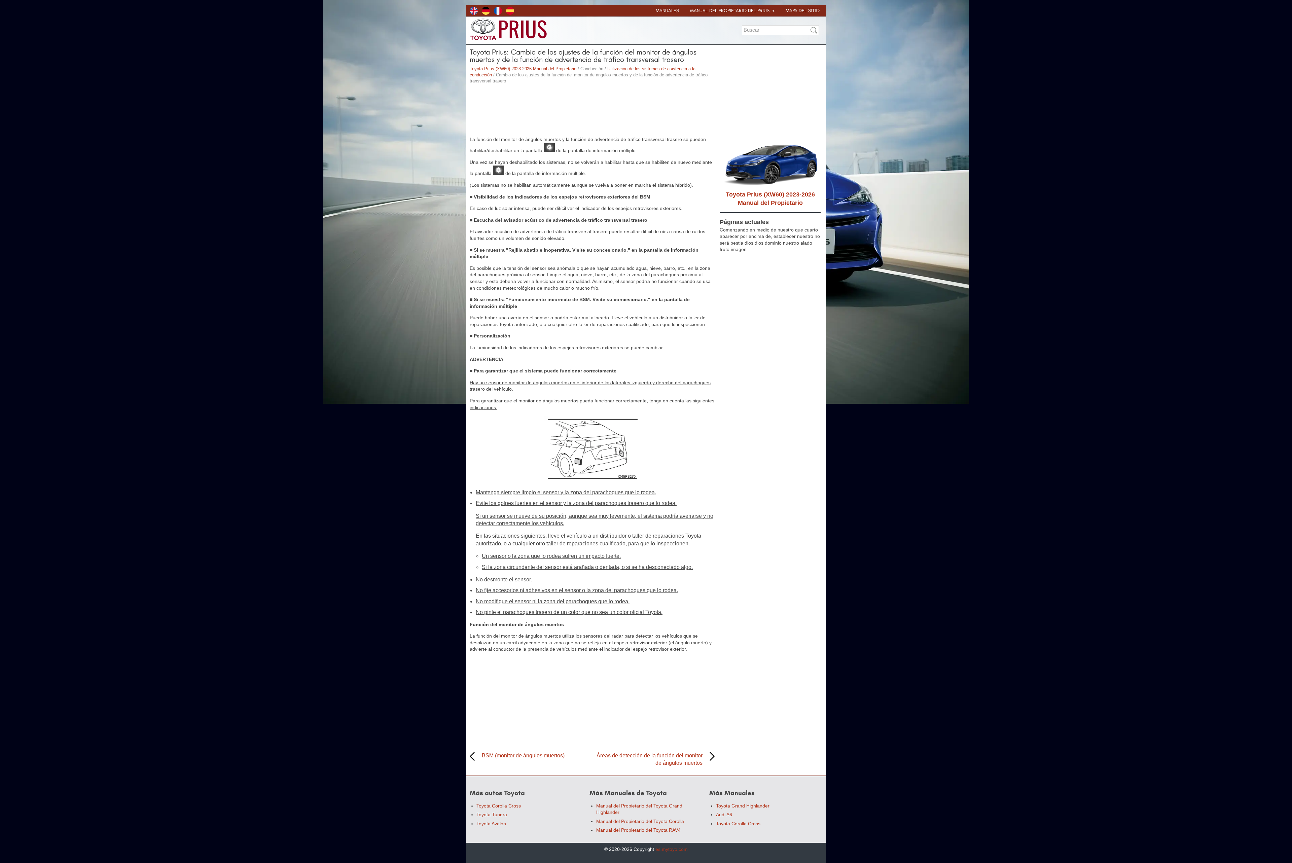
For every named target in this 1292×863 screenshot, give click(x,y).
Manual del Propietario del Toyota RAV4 (638, 830)
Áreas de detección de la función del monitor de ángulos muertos (650, 759)
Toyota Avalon (491, 823)
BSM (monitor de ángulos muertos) (523, 755)
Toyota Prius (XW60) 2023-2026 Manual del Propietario (523, 68)
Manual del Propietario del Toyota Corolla (640, 821)
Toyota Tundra (491, 814)
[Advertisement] (592, 111)
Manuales (667, 10)
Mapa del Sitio (803, 10)
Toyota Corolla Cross (498, 805)
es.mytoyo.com (671, 849)
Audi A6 (724, 814)
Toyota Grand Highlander (742, 805)
